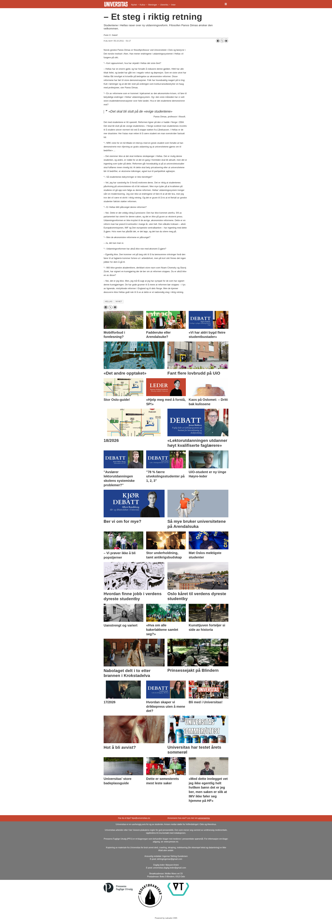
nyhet (119, 301)
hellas (108, 301)
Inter (173, 5)
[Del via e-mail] (226, 41)
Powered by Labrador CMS (166, 918)
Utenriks (164, 5)
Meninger (152, 5)
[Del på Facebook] (218, 41)
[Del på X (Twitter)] (222, 41)
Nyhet (134, 5)
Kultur (142, 5)
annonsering (204, 818)
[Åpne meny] (226, 4)
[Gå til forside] (116, 4)
